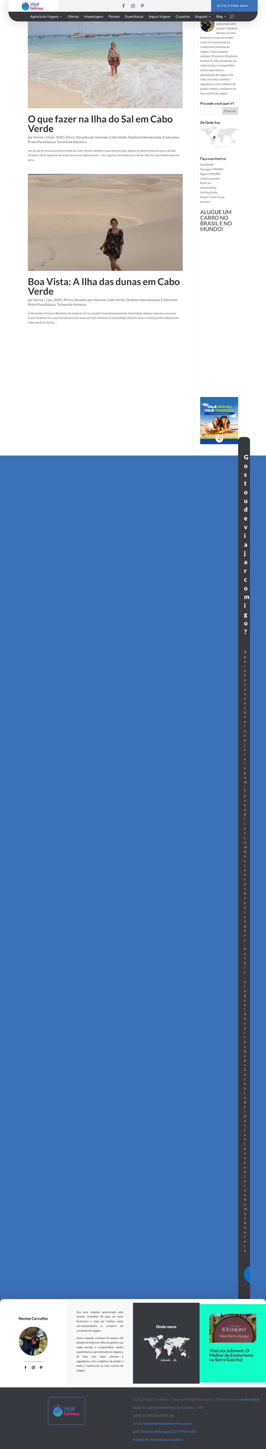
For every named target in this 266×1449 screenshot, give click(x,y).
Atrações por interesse (92, 137)
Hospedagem (93, 17)
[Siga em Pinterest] (142, 6)
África (70, 137)
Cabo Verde (118, 137)
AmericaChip (208, 187)
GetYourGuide (209, 192)
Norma (38, 137)
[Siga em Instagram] (133, 6)
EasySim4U (207, 164)
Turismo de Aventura (72, 142)
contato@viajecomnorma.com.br (167, 1423)
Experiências (134, 17)
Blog (219, 17)
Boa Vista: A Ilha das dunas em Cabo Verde (104, 286)
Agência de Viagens (44, 17)
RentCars (205, 183)
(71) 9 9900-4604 (234, 5)
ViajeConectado (210, 178)
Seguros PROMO (210, 173)
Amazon (205, 201)
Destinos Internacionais (144, 137)
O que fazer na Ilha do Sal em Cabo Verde (100, 123)
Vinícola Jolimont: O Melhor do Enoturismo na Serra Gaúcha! (231, 1355)
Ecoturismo (171, 137)
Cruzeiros (183, 17)
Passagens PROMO (211, 169)
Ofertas (73, 17)
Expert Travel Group (212, 197)
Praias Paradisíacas (41, 142)
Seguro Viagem (159, 17)
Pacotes (114, 17)
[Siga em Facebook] (124, 6)
